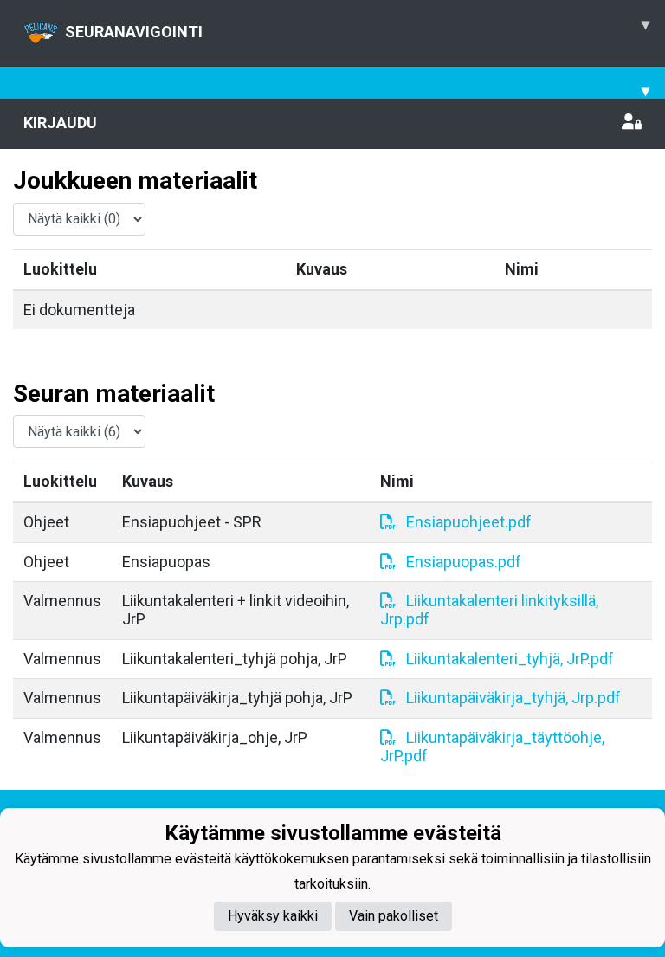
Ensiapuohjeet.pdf (469, 522)
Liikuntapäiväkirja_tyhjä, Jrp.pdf (513, 698)
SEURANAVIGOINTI (357, 28)
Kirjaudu (60, 122)
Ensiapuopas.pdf (463, 562)
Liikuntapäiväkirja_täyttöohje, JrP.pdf (492, 746)
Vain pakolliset (393, 916)
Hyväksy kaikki (273, 916)
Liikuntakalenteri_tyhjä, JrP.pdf (510, 659)
